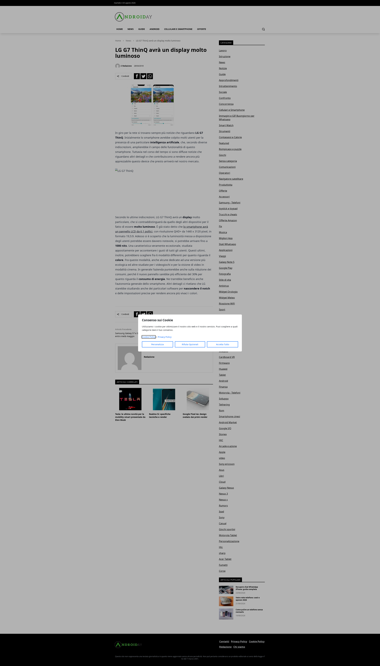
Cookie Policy (148, 337)
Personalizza (157, 344)
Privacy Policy (164, 337)
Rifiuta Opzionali (190, 344)
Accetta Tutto (222, 344)
